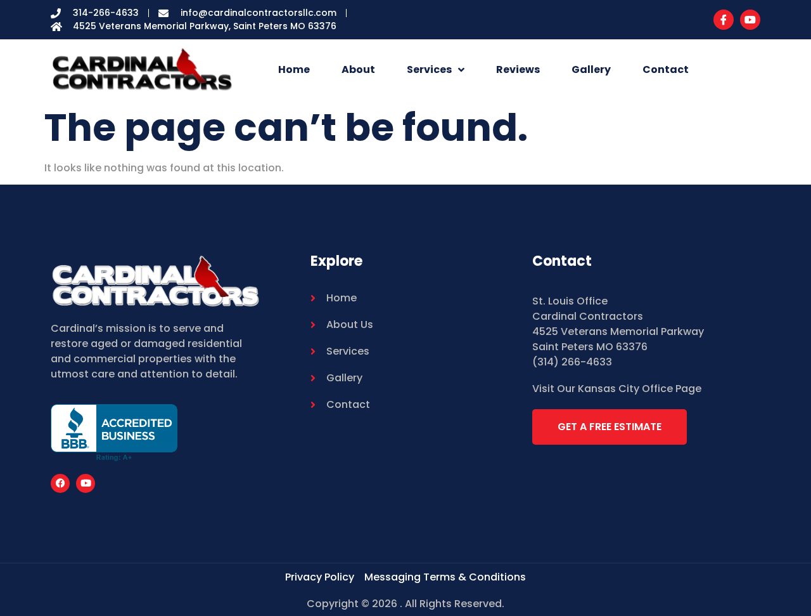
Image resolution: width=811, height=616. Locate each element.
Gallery (591, 69)
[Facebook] (60, 483)
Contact (665, 69)
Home (294, 69)
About (358, 69)
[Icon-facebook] (723, 20)
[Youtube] (750, 20)
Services (429, 69)
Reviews (518, 69)
